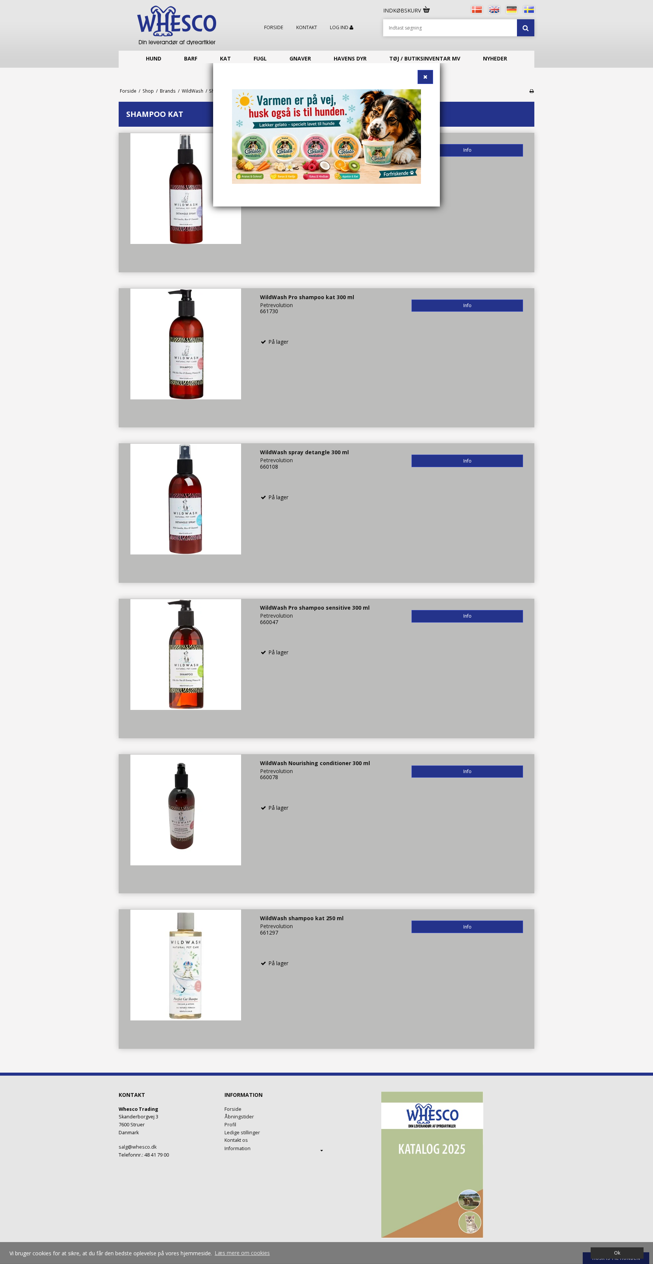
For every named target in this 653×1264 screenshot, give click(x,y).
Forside (273, 28)
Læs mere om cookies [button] (242, 1252)
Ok (617, 1253)
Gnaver (300, 58)
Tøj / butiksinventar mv (424, 58)
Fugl (260, 58)
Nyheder (495, 58)
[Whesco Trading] (177, 25)
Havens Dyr (350, 58)
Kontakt (306, 28)
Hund (153, 58)
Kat (225, 58)
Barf (190, 58)
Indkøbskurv (402, 10)
